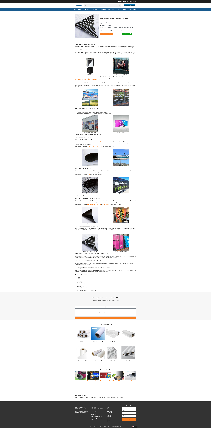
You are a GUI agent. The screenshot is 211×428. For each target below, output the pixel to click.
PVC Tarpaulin (103, 9)
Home (75, 9)
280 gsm (100, 146)
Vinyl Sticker (86, 9)
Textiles (79, 9)
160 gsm (93, 231)
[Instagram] (83, 1)
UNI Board (109, 415)
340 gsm (92, 146)
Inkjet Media (109, 413)
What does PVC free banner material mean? (105, 381)
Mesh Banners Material (92, 380)
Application (119, 9)
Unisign (76, 82)
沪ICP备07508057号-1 (116, 426)
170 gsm (97, 231)
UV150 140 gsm (90, 204)
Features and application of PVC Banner (80, 381)
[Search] (120, 5)
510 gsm (88, 146)
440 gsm (96, 146)
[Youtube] (79, 1)
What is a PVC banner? (130, 380)
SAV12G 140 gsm (105, 204)
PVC (118, 141)
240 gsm (88, 174)
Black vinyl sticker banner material (92, 79)
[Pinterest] (81, 1)
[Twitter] (77, 1)
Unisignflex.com (100, 426)
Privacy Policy (109, 421)
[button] (76, 26)
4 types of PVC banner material (117, 381)
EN (134, 426)
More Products (111, 9)
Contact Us (135, 9)
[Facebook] (75, 1)
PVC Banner (94, 9)
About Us (125, 9)
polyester (101, 141)
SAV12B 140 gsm (97, 204)
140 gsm (89, 231)
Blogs (130, 9)
